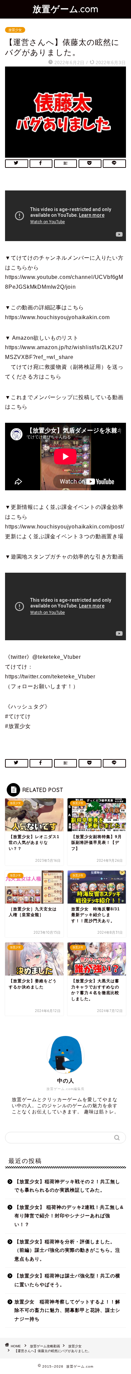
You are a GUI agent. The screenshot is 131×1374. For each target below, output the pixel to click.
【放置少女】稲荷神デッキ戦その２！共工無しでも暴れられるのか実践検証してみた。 (67, 1186)
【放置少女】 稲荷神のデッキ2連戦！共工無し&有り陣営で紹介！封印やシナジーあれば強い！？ (69, 1216)
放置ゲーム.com (66, 8)
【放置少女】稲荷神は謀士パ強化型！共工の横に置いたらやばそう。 (67, 1280)
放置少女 (15, 30)
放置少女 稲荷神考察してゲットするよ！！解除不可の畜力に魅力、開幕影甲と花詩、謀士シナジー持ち (67, 1310)
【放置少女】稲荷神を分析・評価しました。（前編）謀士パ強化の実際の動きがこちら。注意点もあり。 (67, 1250)
